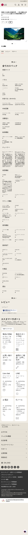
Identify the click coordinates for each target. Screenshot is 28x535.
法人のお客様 (23, 1)
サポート (4, 449)
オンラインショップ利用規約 (9, 481)
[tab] (2, 51)
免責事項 (20, 477)
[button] (15, 4)
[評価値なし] (5, 19)
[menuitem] (3, 22)
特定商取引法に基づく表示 (8, 486)
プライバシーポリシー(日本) (8, 477)
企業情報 (4, 453)
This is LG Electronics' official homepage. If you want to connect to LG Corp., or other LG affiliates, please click (13, 494)
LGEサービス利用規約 (16, 472)
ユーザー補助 (4, 479)
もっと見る (5, 426)
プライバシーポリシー (7, 474)
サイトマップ (4, 472)
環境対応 (4, 457)
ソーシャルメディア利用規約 (9, 484)
